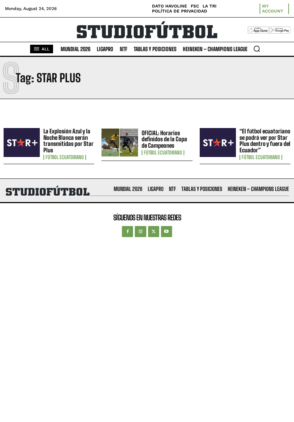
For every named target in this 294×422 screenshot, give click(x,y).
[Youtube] (166, 231)
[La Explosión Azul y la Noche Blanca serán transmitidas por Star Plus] (22, 142)
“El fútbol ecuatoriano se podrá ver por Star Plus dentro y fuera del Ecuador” (265, 140)
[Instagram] (140, 231)
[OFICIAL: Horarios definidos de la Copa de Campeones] (119, 142)
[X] (153, 231)
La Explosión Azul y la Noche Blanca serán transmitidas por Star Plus (68, 140)
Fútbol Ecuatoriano (65, 157)
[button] (257, 48)
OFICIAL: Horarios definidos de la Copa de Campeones (164, 139)
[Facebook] (127, 231)
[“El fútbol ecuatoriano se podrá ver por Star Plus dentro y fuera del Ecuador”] (218, 142)
